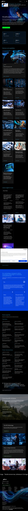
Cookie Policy (3, 504)
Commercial (9, 490)
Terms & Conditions (4, 503)
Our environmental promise (6, 415)
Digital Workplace (4, 491)
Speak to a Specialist (5, 485)
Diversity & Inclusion (16, 490)
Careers (15, 489)
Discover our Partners (5, 265)
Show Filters (5, 190)
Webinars (21, 490)
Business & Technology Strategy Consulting (4, 499)
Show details (24, 258)
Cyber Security (4, 492)
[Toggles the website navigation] (26, 1)
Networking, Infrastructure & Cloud (4, 489)
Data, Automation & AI (5, 490)
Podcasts (21, 489)
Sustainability (16, 491)
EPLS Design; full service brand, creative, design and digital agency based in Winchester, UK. (11, 509)
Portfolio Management (5, 493)
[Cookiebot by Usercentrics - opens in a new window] (24, 249)
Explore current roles (7, 456)
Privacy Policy (4, 502)
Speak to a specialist (5, 27)
